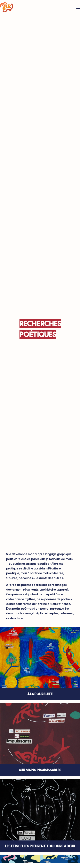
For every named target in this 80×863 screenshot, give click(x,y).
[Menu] (78, 7)
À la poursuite (40, 694)
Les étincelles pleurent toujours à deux (40, 846)
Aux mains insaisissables (40, 770)
